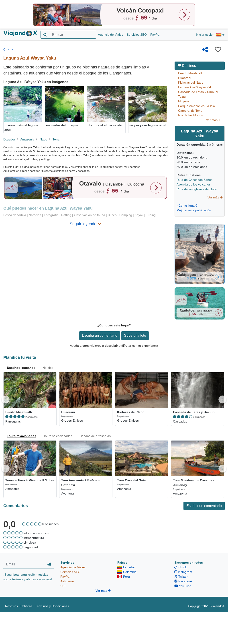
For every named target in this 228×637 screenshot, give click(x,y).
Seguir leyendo (84, 224)
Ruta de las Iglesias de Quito (197, 189)
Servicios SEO (137, 34)
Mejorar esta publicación (194, 210)
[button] (220, 34)
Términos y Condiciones (52, 606)
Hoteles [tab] (48, 367)
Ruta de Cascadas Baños (194, 179)
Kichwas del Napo (190, 82)
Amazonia (27, 139)
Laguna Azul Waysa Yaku (196, 87)
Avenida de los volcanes (194, 184)
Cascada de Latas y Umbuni (198, 92)
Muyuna (183, 101)
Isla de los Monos (190, 115)
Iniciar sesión (205, 34)
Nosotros (11, 606)
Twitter (182, 576)
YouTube (184, 586)
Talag (182, 96)
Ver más (212, 120)
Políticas (26, 606)
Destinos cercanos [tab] (21, 367)
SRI (62, 586)
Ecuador (9, 139)
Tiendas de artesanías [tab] (95, 436)
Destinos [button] (188, 66)
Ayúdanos (67, 581)
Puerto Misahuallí (190, 73)
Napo (43, 139)
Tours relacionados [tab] (21, 436)
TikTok (182, 567)
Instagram (184, 572)
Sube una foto (135, 335)
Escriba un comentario (99, 335)
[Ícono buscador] (45, 35)
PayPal (155, 34)
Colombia (129, 572)
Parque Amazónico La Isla (196, 106)
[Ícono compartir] (205, 49)
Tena (9, 49)
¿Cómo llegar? (187, 205)
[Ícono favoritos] (218, 49)
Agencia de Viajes (110, 34)
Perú (126, 576)
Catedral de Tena (190, 110)
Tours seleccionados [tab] (57, 436)
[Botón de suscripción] (49, 564)
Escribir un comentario (204, 506)
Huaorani (184, 78)
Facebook (184, 581)
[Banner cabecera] (114, 14)
